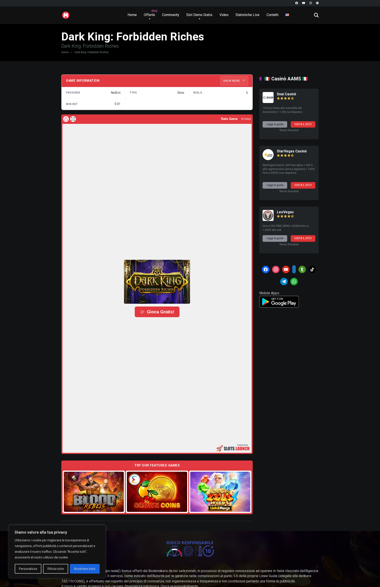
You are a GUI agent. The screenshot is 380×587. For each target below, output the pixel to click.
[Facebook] (296, 3)
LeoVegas (285, 212)
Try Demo (94, 491)
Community (170, 15)
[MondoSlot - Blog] (65, 13)
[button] (157, 282)
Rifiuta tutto (56, 569)
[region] (57, 551)
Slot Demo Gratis (199, 15)
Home (132, 15)
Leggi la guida (275, 124)
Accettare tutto (84, 569)
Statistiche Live (247, 15)
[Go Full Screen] (73, 119)
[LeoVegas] (268, 220)
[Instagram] (310, 3)
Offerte (149, 15)
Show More (232, 80)
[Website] (317, 3)
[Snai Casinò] (268, 102)
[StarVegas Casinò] (268, 159)
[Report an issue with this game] (66, 119)
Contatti (272, 15)
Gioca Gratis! (160, 312)
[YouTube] (303, 3)
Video (223, 15)
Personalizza (28, 569)
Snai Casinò (286, 94)
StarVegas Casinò (292, 151)
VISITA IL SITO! (303, 124)
